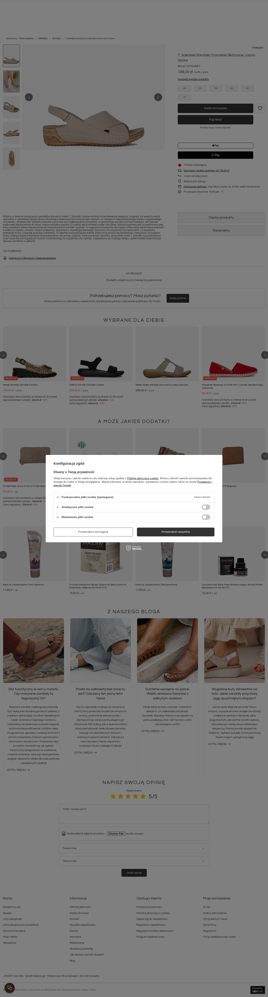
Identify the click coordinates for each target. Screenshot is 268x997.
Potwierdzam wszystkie (175, 532)
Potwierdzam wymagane (93, 532)
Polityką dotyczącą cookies (143, 478)
